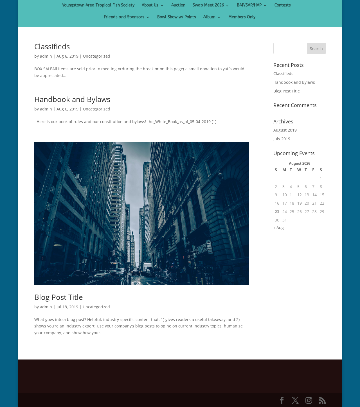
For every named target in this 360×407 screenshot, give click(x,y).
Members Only (241, 17)
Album (209, 17)
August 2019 (285, 130)
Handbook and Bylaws (72, 99)
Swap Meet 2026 (208, 5)
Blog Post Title (58, 297)
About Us (150, 5)
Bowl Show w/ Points (176, 17)
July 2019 (281, 138)
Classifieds (52, 46)
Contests (282, 5)
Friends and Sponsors (124, 17)
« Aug (278, 227)
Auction (178, 5)
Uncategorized (96, 56)
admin (46, 56)
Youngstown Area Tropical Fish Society (98, 5)
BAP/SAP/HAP (249, 5)
